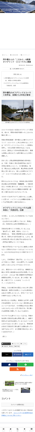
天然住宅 (5, 346)
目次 (15, 74)
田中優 (17, 346)
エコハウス (16, 343)
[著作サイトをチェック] (9, 364)
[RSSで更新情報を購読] (17, 369)
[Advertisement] (17, 31)
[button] (31, 301)
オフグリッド (7, 343)
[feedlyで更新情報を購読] (26, 364)
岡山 (12, 346)
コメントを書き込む (17, 404)
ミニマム (24, 343)
